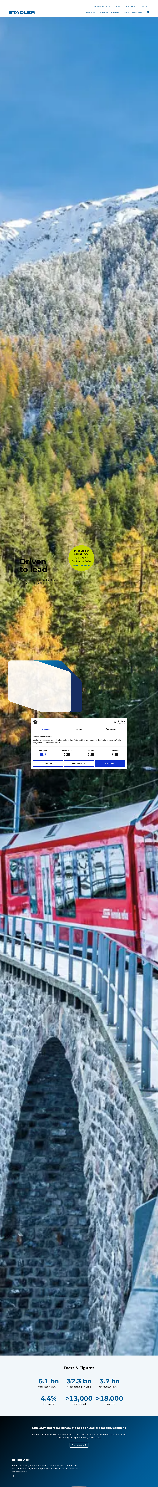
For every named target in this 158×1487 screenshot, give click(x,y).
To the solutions (78, 1445)
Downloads (130, 6)
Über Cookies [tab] (111, 729)
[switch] (67, 754)
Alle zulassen (110, 763)
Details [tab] (79, 729)
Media (125, 12)
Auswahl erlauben (79, 763)
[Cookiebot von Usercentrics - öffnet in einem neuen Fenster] (115, 722)
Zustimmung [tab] (47, 729)
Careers (115, 12)
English (142, 6)
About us (90, 12)
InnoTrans (137, 12)
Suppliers (117, 6)
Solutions (103, 12)
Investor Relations (102, 6)
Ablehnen (48, 763)
